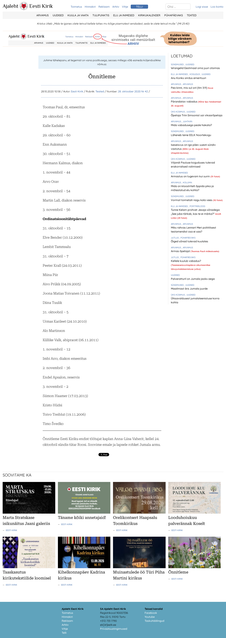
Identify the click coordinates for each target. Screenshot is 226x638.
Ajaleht (10, 6)
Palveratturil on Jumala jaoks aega (193, 278)
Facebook (151, 612)
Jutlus (175, 237)
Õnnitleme (178, 572)
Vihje (125, 6)
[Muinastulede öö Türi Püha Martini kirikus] (139, 567)
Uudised (58, 15)
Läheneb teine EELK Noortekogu (191, 135)
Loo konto (217, 6)
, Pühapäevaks (187, 237)
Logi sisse (202, 6)
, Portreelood (196, 206)
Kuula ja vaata (78, 15)
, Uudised (189, 64)
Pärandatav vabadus (184, 101)
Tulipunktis (100, 15)
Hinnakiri (90, 6)
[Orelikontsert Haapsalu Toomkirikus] (139, 512)
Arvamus (42, 15)
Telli (64, 632)
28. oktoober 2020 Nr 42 (133, 91)
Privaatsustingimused (113, 628)
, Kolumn (187, 182)
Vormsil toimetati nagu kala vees (192, 200)
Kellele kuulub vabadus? (186, 261)
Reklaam (104, 6)
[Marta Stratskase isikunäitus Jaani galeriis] (29, 512)
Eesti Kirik (41, 6)
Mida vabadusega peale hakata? (191, 125)
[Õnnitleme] (194, 567)
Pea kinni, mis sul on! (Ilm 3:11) (189, 87)
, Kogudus (194, 74)
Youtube (150, 616)
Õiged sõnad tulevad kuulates (189, 241)
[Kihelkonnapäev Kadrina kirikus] (84, 567)
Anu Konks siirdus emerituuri (188, 78)
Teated (191, 15)
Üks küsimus (178, 111)
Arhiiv (115, 6)
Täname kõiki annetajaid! (82, 517)
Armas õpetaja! (181, 251)
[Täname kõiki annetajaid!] (84, 512)
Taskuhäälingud (154, 620)
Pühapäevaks (173, 15)
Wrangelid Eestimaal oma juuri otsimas (195, 68)
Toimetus (76, 6)
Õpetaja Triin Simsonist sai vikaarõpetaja (196, 115)
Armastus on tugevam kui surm (190, 176)
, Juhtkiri (187, 121)
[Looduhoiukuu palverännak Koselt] (194, 512)
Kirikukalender (149, 15)
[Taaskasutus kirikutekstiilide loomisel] (29, 567)
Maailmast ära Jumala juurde (189, 288)
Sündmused (177, 64)
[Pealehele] (24, 9)
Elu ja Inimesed (123, 15)
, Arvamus (187, 84)
